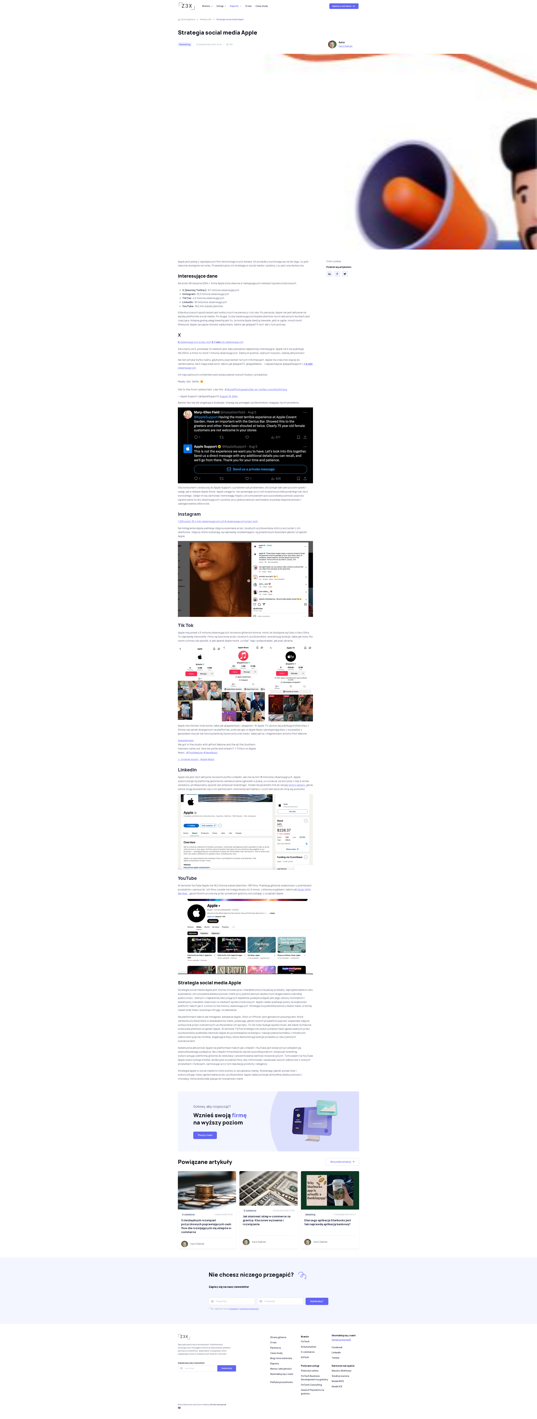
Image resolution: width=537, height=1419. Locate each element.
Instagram (189, 514)
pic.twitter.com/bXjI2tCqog (271, 389)
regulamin (233, 1308)
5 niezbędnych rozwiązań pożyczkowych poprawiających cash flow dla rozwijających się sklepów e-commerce (206, 1226)
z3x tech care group (217, 1404)
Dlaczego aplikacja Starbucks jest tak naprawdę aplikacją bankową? (327, 1222)
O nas (248, 6)
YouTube (187, 878)
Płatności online (310, 1370)
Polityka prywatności (281, 1382)
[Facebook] (337, 274)
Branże (206, 6)
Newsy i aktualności (281, 1368)
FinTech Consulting (311, 1384)
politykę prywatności (249, 1308)
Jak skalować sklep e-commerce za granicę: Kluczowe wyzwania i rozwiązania (266, 1220)
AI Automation (308, 1346)
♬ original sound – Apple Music (196, 759)
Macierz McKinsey (341, 1370)
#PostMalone (194, 752)
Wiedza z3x (205, 19)
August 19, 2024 (229, 396)
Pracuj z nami (205, 1135)
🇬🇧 (179, 1407)
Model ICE (337, 1386)
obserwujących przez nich (194, 342)
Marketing (310, 1214)
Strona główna (188, 19)
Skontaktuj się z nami (281, 1374)
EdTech (305, 1357)
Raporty (234, 6)
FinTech (305, 1341)
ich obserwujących (227, 342)
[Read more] (207, 1190)
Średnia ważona (340, 1376)
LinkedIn (187, 770)
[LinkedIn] (329, 274)
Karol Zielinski (345, 46)
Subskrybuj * (317, 1301)
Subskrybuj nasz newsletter (191, 1363)
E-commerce (188, 1214)
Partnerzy (275, 1347)
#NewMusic (210, 752)
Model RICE (338, 1381)
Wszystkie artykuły (340, 1161)
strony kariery (297, 785)
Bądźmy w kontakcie (342, 6)
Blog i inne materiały (281, 1358)
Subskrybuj (226, 1368)
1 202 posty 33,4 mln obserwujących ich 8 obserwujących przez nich (218, 521)
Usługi (219, 6)
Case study (261, 6)
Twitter (336, 1357)
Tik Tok (185, 625)
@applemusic (186, 740)
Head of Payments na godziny (312, 1391)
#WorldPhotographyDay (239, 389)
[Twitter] (345, 274)
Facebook (337, 1347)
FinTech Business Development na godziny (314, 1377)
